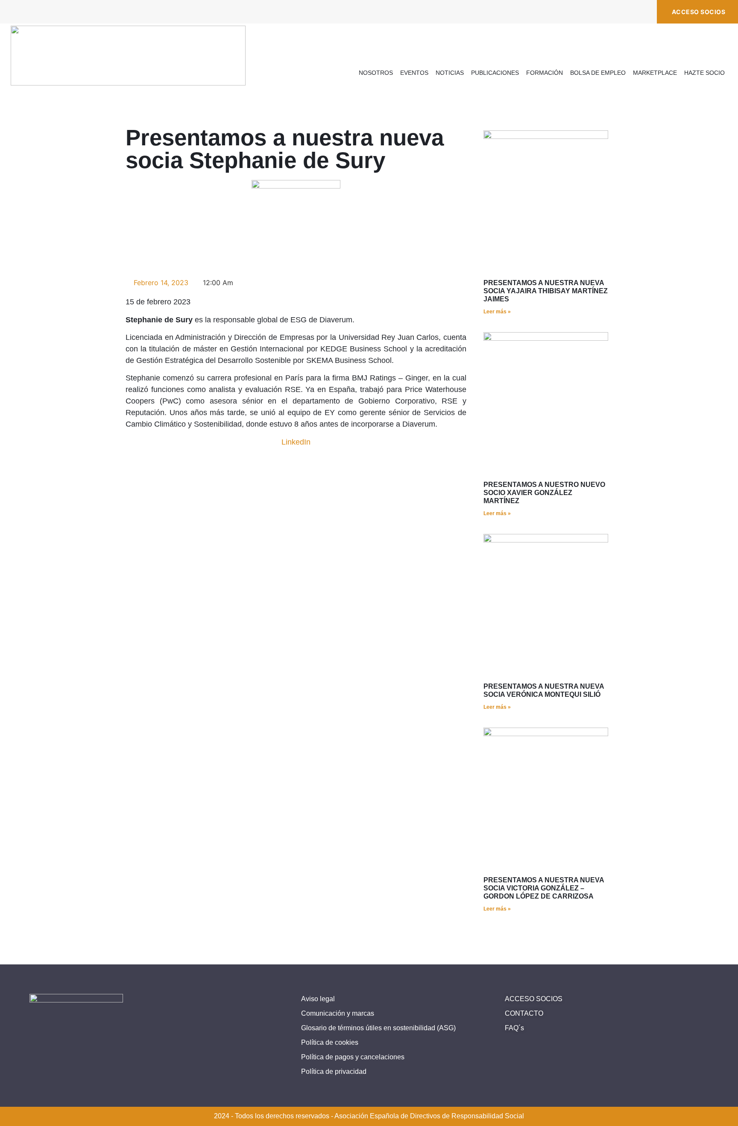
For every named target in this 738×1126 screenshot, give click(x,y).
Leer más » (497, 312)
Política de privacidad (333, 1071)
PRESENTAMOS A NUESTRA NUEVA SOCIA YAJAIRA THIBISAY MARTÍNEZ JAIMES (545, 291)
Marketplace (655, 72)
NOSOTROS (376, 72)
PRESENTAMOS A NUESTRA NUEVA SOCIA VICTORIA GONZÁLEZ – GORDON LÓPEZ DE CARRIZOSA (543, 888)
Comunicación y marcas (337, 1013)
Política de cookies (329, 1042)
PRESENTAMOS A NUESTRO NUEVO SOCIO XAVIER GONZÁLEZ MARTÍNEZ (544, 492)
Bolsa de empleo (598, 72)
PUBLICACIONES (495, 72)
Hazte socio (704, 72)
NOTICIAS (450, 72)
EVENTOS (414, 72)
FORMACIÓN (544, 72)
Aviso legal (318, 998)
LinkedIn (295, 442)
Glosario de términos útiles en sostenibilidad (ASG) (378, 1028)
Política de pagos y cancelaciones (352, 1057)
